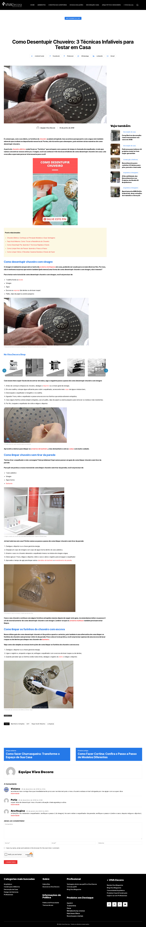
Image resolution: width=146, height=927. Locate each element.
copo (67, 389)
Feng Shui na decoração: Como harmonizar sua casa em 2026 (131, 137)
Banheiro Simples (17, 724)
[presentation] (4, 371)
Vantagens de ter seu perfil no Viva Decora (82, 884)
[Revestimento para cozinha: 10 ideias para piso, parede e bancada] (115, 163)
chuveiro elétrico (19, 149)
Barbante (9, 483)
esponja (16, 290)
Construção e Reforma (130, 159)
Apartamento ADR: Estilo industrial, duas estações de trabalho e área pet (132, 193)
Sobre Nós (46, 884)
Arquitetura (8, 884)
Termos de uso (48, 905)
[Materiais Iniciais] (55, 367)
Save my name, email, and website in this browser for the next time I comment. (32, 848)
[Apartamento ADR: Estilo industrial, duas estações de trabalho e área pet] (115, 191)
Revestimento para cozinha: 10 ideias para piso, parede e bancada (131, 165)
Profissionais (8, 895)
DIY (28, 724)
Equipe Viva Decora (47, 128)
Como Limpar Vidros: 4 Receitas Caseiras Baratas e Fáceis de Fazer (31, 252)
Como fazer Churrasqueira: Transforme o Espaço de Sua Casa (33, 755)
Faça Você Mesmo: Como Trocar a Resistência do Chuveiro (28, 241)
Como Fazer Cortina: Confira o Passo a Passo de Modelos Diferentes (107, 755)
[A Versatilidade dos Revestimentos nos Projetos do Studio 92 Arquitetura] (115, 177)
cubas (71, 449)
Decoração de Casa (11, 889)
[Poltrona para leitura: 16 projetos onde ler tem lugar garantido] (115, 149)
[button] (137, 5)
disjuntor (46, 386)
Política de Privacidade (51, 903)
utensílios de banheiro (45, 560)
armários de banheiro (39, 449)
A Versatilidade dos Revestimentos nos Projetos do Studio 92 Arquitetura (130, 179)
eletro (61, 657)
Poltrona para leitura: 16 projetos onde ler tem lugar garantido (132, 151)
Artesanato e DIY (73, 18)
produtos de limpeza (47, 267)
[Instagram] (114, 904)
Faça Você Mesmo (38, 724)
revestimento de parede (63, 560)
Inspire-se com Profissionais (117, 896)
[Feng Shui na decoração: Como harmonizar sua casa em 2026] (115, 135)
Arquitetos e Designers (130, 172)
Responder (15, 793)
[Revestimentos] (76, 367)
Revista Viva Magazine (115, 885)
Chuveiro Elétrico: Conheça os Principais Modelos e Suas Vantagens (31, 238)
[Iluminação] (97, 367)
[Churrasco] (34, 367)
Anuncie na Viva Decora (51, 887)
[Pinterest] (120, 904)
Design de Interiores (11, 892)
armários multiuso (77, 621)
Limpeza (50, 724)
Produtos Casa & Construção (117, 893)
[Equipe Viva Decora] (38, 127)
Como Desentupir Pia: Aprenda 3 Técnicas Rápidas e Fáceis (28, 245)
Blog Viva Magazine (74, 889)
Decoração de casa (129, 132)
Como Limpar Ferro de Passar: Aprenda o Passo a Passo (27, 248)
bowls (21, 280)
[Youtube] (125, 904)
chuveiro (43, 139)
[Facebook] (109, 904)
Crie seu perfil (72, 887)
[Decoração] (14, 367)
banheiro (45, 639)
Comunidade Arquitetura (116, 890)
